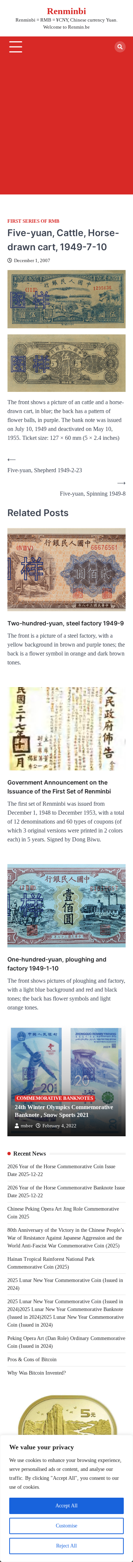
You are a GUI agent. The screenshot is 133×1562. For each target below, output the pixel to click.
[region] (66, 1498)
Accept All (66, 1505)
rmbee (27, 1125)
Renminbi (66, 11)
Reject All (66, 1546)
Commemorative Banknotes (55, 1098)
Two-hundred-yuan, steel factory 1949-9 (65, 623)
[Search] (120, 46)
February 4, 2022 (59, 1125)
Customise (66, 1526)
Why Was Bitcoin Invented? (36, 1373)
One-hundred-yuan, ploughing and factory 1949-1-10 (56, 964)
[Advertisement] (66, 127)
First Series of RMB (33, 221)
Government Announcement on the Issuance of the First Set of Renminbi (59, 787)
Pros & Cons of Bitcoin (32, 1359)
